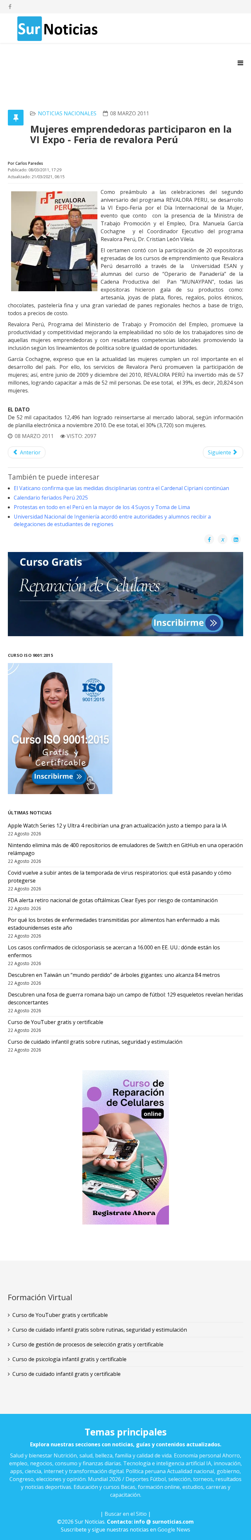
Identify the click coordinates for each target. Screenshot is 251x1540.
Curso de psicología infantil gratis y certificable (69, 1359)
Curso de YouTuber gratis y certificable (60, 1315)
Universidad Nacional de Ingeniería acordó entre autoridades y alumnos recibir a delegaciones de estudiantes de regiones (112, 520)
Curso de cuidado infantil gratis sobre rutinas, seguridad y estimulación (99, 1329)
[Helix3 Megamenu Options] (240, 62)
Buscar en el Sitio (126, 1513)
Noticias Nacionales (67, 113)
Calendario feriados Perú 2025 (51, 497)
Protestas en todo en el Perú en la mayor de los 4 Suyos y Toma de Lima (102, 507)
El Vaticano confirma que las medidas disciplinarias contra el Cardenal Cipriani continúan (121, 488)
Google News (174, 1529)
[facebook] (9, 6)
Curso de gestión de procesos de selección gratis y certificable (87, 1344)
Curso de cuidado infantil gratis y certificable (66, 1374)
